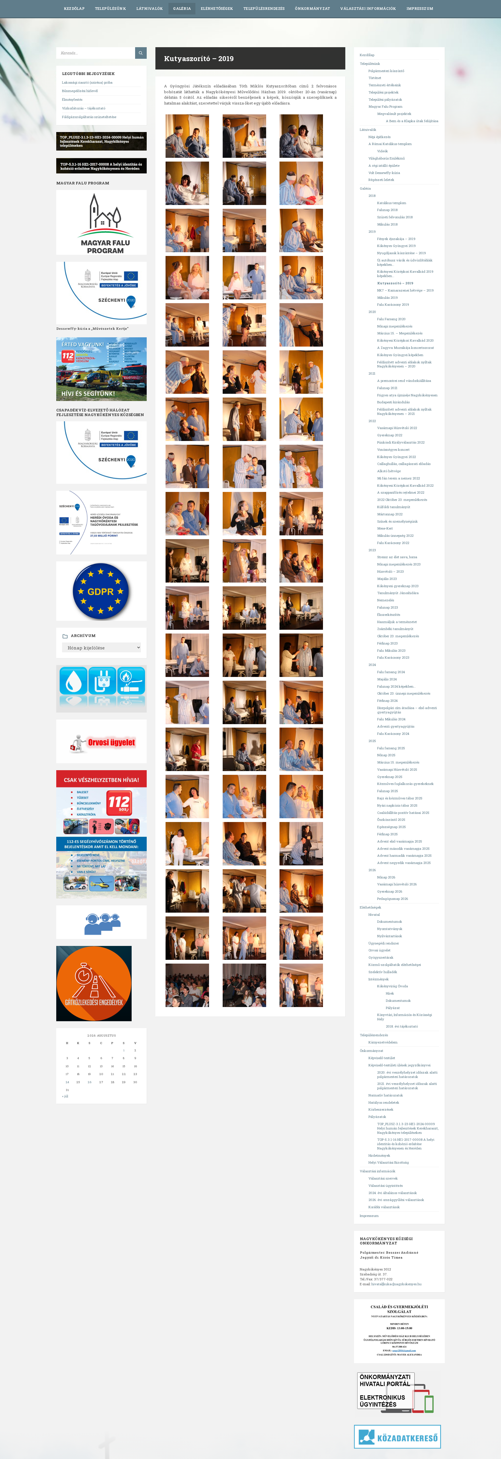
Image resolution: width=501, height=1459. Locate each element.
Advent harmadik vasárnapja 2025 (404, 855)
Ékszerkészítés (388, 614)
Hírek (390, 993)
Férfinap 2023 (387, 643)
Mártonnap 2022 (389, 514)
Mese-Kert (385, 528)
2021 (372, 373)
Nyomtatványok (389, 929)
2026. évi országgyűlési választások (396, 1200)
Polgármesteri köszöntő (386, 71)
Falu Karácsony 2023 (393, 657)
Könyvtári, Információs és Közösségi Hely (404, 1017)
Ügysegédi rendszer (384, 943)
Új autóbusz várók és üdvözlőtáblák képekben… (405, 262)
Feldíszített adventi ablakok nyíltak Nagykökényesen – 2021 (404, 411)
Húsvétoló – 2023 (390, 571)
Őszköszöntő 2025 (391, 819)
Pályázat (393, 1008)
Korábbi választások (384, 1207)
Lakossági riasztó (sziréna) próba (87, 82)
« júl (65, 1096)
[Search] (141, 53)
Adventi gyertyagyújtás (395, 726)
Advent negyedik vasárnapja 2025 (404, 863)
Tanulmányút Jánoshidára (398, 593)
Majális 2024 (387, 679)
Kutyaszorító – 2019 (395, 283)
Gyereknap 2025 (389, 777)
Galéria (182, 8)
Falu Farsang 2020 (391, 319)
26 (89, 1082)
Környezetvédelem (383, 1042)
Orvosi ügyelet (380, 950)
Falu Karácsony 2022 (393, 543)
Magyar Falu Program (385, 106)
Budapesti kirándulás (393, 402)
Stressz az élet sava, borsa (397, 557)
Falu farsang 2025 (391, 748)
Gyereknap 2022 (389, 435)
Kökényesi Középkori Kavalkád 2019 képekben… (405, 273)
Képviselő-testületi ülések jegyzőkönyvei (400, 1065)
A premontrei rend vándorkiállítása (404, 380)
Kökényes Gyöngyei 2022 (396, 457)
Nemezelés (385, 600)
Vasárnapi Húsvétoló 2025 (397, 769)
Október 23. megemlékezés (398, 636)
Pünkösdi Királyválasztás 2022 (400, 442)
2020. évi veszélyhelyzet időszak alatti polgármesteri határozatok (407, 1074)
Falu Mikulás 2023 (391, 650)
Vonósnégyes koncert (393, 449)
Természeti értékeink (385, 85)
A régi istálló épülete (384, 165)
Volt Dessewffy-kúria (384, 173)
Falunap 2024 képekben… (396, 686)
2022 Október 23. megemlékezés (402, 499)
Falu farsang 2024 (391, 672)
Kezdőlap (74, 8)
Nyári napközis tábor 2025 (397, 805)
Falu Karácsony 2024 (393, 733)
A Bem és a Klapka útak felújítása (412, 121)
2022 (372, 421)
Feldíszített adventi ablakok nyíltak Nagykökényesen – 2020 (404, 364)
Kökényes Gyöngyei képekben (400, 355)
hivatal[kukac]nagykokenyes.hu (396, 1284)
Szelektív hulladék (383, 972)
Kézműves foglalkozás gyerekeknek (405, 783)
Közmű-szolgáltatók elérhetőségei (395, 964)
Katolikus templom (391, 203)
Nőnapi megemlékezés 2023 (399, 564)
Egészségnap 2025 (391, 827)
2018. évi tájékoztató (402, 1026)
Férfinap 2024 (387, 700)
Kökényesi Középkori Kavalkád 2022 (405, 485)
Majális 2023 (387, 578)
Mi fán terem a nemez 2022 (398, 478)
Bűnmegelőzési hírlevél (80, 91)
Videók (382, 151)
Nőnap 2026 (386, 877)
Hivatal (374, 914)
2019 (372, 231)
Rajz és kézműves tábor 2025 (399, 798)
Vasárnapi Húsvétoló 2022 (397, 428)
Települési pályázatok (385, 99)
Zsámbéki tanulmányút (395, 629)
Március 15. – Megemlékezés (399, 333)
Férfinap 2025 (387, 834)
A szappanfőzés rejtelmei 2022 (400, 492)
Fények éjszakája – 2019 (396, 239)
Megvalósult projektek (394, 113)
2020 (372, 312)
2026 (372, 870)
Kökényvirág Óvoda (392, 986)
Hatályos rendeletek (384, 1102)
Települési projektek (384, 92)
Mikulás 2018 (387, 224)
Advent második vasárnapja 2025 (403, 848)
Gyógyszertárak (381, 957)
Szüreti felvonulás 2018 (395, 217)
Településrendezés (264, 8)
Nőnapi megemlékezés (394, 326)
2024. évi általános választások (393, 1193)
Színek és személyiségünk (397, 521)
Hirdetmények (379, 1155)
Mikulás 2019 (387, 297)
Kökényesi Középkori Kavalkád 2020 (405, 340)
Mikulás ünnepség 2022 (395, 535)
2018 (372, 195)
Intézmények (379, 979)
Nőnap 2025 (386, 755)
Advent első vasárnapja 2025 (399, 841)
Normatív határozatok (386, 1095)
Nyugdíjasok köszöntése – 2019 (401, 253)
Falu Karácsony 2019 (393, 304)
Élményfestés (72, 99)
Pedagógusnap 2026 (392, 898)
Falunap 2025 (387, 791)
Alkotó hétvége (389, 471)
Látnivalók (149, 8)
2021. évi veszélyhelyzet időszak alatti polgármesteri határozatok (407, 1085)
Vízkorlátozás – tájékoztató (83, 108)
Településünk (110, 8)
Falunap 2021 (387, 388)
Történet (375, 78)
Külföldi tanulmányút (393, 507)
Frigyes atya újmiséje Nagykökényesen (407, 395)
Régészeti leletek (381, 179)
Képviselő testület (382, 1058)
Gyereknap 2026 (389, 891)
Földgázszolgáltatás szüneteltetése (89, 117)
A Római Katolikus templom (390, 144)
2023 (372, 550)
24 (67, 1082)
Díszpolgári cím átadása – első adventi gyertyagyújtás (407, 710)
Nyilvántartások (389, 936)
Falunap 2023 (387, 607)
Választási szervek (383, 1178)
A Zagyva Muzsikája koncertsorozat (405, 347)
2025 (372, 741)
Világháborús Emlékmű (387, 158)
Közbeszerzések (381, 1109)
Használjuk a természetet (397, 622)
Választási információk (368, 8)
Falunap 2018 (387, 210)
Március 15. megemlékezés (398, 762)
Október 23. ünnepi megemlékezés (403, 693)
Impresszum (419, 8)
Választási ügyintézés (386, 1185)
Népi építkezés (380, 137)
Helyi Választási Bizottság (389, 1162)
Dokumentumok (389, 921)
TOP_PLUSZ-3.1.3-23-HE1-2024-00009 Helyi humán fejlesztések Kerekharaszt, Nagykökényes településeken (407, 1128)
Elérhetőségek (217, 8)
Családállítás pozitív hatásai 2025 (403, 812)
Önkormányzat (312, 8)
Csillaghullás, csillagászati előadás (404, 464)
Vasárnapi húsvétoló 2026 (397, 884)
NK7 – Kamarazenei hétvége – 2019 (405, 290)
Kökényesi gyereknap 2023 (398, 586)
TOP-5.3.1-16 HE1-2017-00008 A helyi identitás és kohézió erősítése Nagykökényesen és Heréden (405, 1143)
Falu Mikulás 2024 (391, 719)
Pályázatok (377, 1116)
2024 (372, 664)
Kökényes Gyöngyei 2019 (396, 246)
